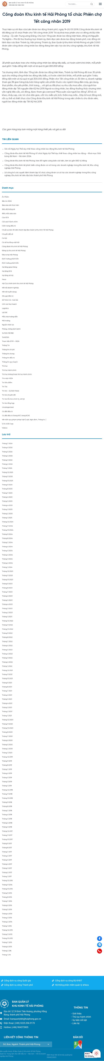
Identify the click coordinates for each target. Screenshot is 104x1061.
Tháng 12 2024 (7, 522)
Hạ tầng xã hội (7, 275)
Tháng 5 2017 (7, 860)
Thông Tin (6, 345)
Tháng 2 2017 (7, 872)
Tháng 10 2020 (7, 728)
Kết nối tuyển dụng (9, 292)
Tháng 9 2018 (7, 802)
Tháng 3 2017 (7, 868)
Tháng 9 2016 (7, 893)
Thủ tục (5, 366)
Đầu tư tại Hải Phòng (10, 255)
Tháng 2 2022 (7, 662)
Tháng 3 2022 (7, 658)
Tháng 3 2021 (7, 707)
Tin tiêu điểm (7, 382)
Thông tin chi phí (8, 350)
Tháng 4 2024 (7, 555)
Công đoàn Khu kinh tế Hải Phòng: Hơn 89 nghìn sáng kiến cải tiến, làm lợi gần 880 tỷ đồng (45, 161)
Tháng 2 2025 (7, 514)
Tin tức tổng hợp (8, 403)
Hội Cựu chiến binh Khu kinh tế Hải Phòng (17, 283)
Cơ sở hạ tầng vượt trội (10, 242)
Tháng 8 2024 (7, 538)
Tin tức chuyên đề (9, 395)
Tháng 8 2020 (7, 732)
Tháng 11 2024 (7, 526)
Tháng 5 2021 (7, 699)
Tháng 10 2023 (7, 580)
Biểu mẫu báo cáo (9, 213)
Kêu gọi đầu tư (7, 296)
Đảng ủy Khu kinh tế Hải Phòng (13, 250)
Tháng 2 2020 (7, 749)
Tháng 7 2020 (7, 736)
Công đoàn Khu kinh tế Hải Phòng (15, 246)
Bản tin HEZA (7, 201)
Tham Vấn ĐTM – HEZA (10, 341)
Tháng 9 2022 (7, 633)
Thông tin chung (8, 354)
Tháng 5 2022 (7, 650)
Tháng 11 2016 (7, 885)
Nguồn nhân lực (8, 325)
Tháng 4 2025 (7, 505)
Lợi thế (4, 312)
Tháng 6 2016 (7, 905)
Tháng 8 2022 (7, 637)
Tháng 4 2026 (7, 456)
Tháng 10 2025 (7, 481)
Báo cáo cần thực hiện (10, 205)
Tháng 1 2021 (7, 716)
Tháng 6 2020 (7, 740)
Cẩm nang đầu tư (9, 226)
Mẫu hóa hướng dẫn (10, 317)
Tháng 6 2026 (7, 447)
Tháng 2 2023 (7, 612)
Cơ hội (4, 238)
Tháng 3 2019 (7, 782)
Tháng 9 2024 (7, 534)
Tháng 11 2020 (7, 724)
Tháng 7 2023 (7, 592)
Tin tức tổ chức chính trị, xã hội (13, 399)
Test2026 (5, 337)
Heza (4, 279)
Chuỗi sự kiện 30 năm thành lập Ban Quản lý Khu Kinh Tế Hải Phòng (27, 230)
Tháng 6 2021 (7, 695)
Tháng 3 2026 (7, 460)
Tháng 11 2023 (7, 575)
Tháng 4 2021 (7, 703)
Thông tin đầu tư (8, 358)
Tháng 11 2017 (7, 835)
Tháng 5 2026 (7, 452)
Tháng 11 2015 (7, 934)
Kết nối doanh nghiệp (10, 288)
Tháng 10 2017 (7, 839)
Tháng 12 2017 (7, 831)
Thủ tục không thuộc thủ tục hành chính (17, 374)
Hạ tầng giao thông (9, 267)
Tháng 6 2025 (7, 497)
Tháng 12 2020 (7, 720)
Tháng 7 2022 (7, 641)
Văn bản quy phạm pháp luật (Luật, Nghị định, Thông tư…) (24, 420)
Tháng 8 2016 (7, 897)
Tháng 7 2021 (7, 691)
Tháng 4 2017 (7, 864)
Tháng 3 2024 (7, 559)
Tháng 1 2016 (7, 926)
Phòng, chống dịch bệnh (11, 329)
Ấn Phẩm (5, 197)
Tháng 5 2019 (7, 777)
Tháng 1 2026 (7, 468)
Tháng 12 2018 (7, 790)
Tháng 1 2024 (7, 567)
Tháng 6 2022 (7, 645)
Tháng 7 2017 (7, 852)
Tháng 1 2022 (7, 666)
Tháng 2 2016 (7, 922)
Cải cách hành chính (10, 222)
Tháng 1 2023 (7, 617)
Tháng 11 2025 (7, 476)
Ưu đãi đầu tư (7, 411)
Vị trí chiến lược (7, 424)
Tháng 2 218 (6, 951)
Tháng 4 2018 (7, 823)
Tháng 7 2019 (7, 769)
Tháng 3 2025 (7, 509)
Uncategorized (8, 407)
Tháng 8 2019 (7, 765)
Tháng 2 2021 (7, 711)
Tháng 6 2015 (7, 947)
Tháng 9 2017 (7, 843)
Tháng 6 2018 (7, 815)
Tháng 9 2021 (7, 683)
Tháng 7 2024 (7, 542)
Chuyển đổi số (7, 234)
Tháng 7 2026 (7, 443)
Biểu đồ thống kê (8, 209)
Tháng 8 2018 (7, 806)
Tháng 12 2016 (7, 880)
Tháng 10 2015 (7, 938)
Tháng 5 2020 (7, 745)
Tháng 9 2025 (7, 485)
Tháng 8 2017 (7, 848)
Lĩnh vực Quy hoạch (9, 304)
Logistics (5, 308)
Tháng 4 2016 (7, 914)
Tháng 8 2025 (7, 489)
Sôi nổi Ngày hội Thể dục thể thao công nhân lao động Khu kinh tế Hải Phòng (39, 149)
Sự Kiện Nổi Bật (8, 333)
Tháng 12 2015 (7, 930)
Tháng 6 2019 (7, 773)
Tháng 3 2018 (7, 827)
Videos (4, 428)
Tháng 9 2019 (7, 761)
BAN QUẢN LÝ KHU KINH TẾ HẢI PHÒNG (21, 3)
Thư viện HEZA (7, 378)
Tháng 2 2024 (7, 563)
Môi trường (6, 321)
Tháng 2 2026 (7, 464)
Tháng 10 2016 (7, 889)
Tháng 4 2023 (7, 604)
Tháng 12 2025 (7, 472)
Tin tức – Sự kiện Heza (10, 391)
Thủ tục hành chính (9, 370)
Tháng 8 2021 (7, 687)
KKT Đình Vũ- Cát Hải (10, 300)
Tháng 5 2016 (7, 909)
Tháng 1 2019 (7, 786)
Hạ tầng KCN (7, 271)
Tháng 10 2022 (7, 629)
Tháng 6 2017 (7, 856)
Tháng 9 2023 (7, 584)
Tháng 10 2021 (7, 678)
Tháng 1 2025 (7, 518)
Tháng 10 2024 (7, 530)
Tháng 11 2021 (7, 674)
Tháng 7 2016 (7, 901)
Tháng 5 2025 (7, 501)
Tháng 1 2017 (7, 876)
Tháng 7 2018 (7, 810)
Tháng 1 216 (6, 955)
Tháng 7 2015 (7, 942)
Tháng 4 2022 (7, 654)
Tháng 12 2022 (7, 621)
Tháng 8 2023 (7, 588)
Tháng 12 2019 (7, 757)
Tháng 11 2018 (7, 794)
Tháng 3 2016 (7, 918)
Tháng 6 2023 (7, 596)
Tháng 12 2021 (7, 670)
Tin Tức (4, 387)
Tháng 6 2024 (7, 547)
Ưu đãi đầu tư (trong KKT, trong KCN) (16, 415)
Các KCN (5, 217)
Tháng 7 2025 (7, 493)
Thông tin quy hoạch (10, 362)
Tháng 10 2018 (7, 798)
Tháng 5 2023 (7, 600)
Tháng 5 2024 (7, 551)
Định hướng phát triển (10, 259)
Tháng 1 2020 (7, 753)
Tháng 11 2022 (7, 625)
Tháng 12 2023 (7, 571)
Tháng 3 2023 (7, 608)
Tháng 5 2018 (7, 819)
